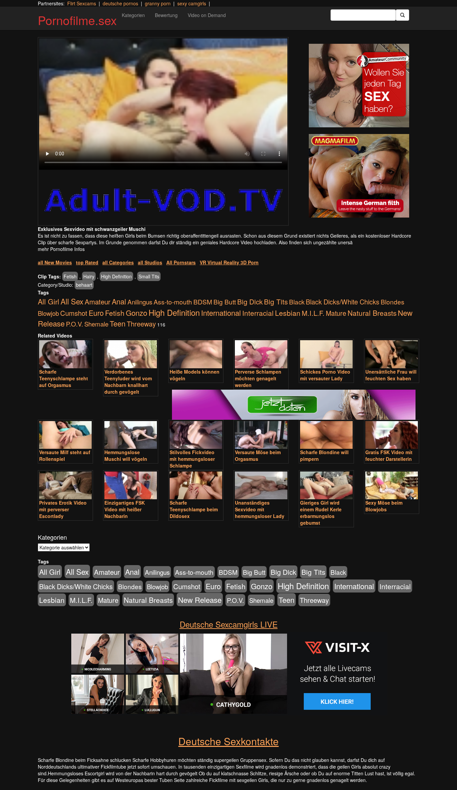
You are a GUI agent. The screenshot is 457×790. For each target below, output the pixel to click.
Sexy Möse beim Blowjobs (383, 506)
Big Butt (224, 301)
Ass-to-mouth (173, 301)
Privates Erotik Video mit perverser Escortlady (63, 509)
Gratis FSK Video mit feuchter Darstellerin (389, 455)
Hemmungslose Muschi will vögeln (125, 455)
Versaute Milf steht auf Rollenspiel (64, 455)
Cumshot (73, 313)
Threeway (141, 323)
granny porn (158, 3)
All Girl (48, 301)
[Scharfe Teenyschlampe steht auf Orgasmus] (65, 354)
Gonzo (136, 312)
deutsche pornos (120, 3)
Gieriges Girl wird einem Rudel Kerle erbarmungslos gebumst (321, 512)
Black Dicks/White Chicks (342, 301)
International (221, 312)
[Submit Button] (402, 15)
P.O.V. (74, 323)
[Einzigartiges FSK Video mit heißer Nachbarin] (130, 485)
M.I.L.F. (313, 313)
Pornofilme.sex (77, 19)
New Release (199, 599)
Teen (117, 323)
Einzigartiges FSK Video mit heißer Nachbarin (124, 509)
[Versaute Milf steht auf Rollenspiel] (65, 435)
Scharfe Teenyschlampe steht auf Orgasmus (63, 378)
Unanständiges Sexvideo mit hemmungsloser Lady (259, 509)
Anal (119, 301)
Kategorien (133, 15)
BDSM (202, 301)
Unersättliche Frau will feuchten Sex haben (391, 375)
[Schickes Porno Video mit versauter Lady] (326, 354)
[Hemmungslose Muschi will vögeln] (130, 435)
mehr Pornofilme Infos (61, 249)
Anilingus (139, 301)
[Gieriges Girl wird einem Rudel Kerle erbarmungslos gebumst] (326, 485)
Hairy (88, 276)
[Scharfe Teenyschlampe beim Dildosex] (196, 485)
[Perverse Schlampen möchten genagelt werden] (261, 354)
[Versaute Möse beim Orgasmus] (261, 435)
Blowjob (48, 313)
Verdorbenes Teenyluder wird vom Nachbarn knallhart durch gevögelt (128, 381)
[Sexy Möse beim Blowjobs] (391, 485)
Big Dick (250, 301)
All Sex (72, 301)
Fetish (70, 276)
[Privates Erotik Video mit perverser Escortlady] (65, 485)
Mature (336, 313)
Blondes (392, 301)
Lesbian (287, 313)
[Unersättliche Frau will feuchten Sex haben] (391, 354)
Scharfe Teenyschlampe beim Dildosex (194, 509)
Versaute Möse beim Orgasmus (258, 455)
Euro (96, 312)
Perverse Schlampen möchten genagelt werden (258, 378)
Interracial (258, 313)
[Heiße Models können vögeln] (196, 354)
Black (296, 301)
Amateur (97, 301)
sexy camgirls (191, 3)
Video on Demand (207, 15)
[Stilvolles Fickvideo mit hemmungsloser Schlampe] (196, 435)
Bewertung (166, 15)
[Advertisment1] (359, 85)
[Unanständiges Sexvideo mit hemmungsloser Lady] (261, 485)
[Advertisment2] (359, 176)
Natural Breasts (372, 313)
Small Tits (149, 276)
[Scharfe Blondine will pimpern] (326, 435)
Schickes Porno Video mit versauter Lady (325, 375)
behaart (84, 284)
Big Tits (276, 301)
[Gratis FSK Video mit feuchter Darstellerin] (391, 435)
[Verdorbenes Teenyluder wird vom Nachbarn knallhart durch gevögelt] (130, 354)
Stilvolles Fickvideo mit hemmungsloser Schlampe (192, 459)
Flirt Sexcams (81, 3)
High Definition (116, 276)
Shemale (96, 323)
